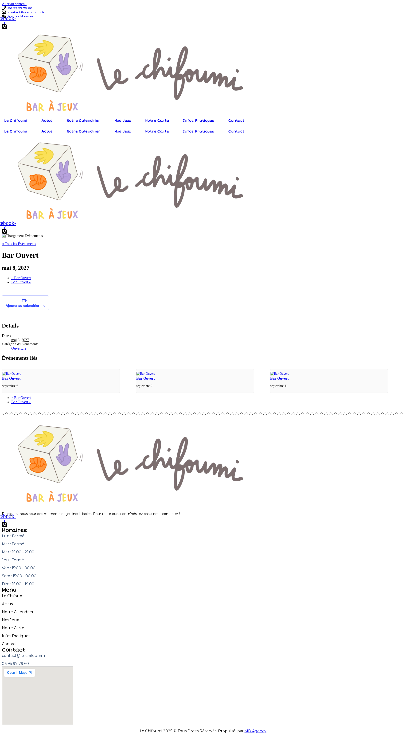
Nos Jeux (122, 120)
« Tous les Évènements (19, 244)
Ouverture (18, 348)
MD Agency (255, 731)
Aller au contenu (14, 4)
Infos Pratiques (198, 120)
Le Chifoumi (15, 120)
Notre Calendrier (83, 120)
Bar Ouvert (21, 278)
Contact (236, 120)
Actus (47, 120)
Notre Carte (157, 120)
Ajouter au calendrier (22, 305)
